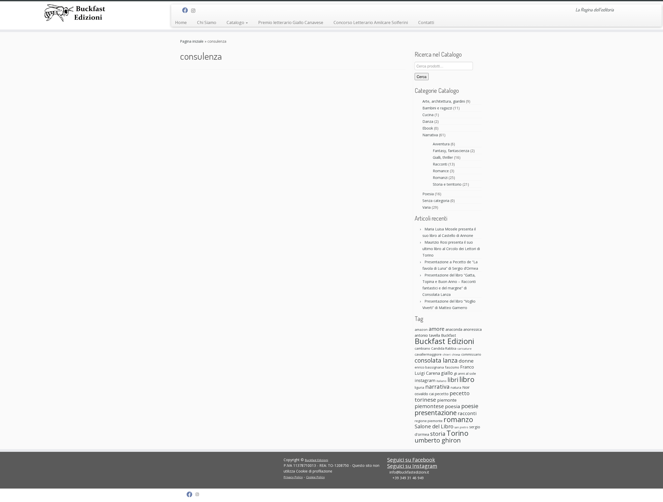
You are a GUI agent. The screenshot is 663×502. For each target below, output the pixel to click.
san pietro (461, 427)
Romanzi (440, 177)
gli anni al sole (465, 373)
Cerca (422, 76)
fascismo (452, 367)
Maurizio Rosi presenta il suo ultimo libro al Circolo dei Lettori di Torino (451, 249)
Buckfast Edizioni (444, 341)
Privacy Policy (293, 477)
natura (456, 387)
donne (466, 360)
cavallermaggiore (428, 354)
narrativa (437, 386)
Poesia (428, 193)
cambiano (422, 348)
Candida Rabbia (443, 348)
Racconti (440, 164)
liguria (419, 387)
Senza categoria (435, 200)
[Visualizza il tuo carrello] (651, 8)
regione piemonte (429, 420)
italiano (441, 381)
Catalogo (236, 22)
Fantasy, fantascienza (451, 150)
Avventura (441, 143)
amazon (421, 329)
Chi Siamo (206, 22)
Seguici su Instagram (412, 465)
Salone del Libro (434, 426)
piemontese (429, 406)
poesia (452, 406)
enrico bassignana (429, 367)
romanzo (458, 419)
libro (466, 379)
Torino (457, 433)
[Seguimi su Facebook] (186, 10)
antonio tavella (427, 335)
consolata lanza (436, 360)
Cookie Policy (315, 477)
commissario (471, 354)
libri (453, 380)
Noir (466, 387)
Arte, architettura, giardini (443, 101)
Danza (427, 121)
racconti (467, 413)
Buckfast (448, 335)
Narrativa (430, 134)
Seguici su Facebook (411, 459)
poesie (469, 406)
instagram (425, 380)
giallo (447, 373)
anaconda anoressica (463, 329)
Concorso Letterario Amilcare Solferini (371, 22)
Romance (441, 170)
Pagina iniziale (192, 41)
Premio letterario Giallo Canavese (290, 22)
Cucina (428, 114)
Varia (426, 207)
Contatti (426, 22)
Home (181, 22)
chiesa (456, 354)
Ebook (427, 128)
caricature (464, 348)
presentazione (436, 412)
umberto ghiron (438, 440)
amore (436, 328)
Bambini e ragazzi (437, 108)
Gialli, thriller (443, 157)
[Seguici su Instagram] (195, 11)
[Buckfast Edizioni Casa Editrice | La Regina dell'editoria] (76, 14)
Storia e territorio (447, 184)
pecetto (442, 393)
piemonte (447, 400)
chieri (447, 354)
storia (437, 433)
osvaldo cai (424, 393)
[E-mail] (178, 11)
